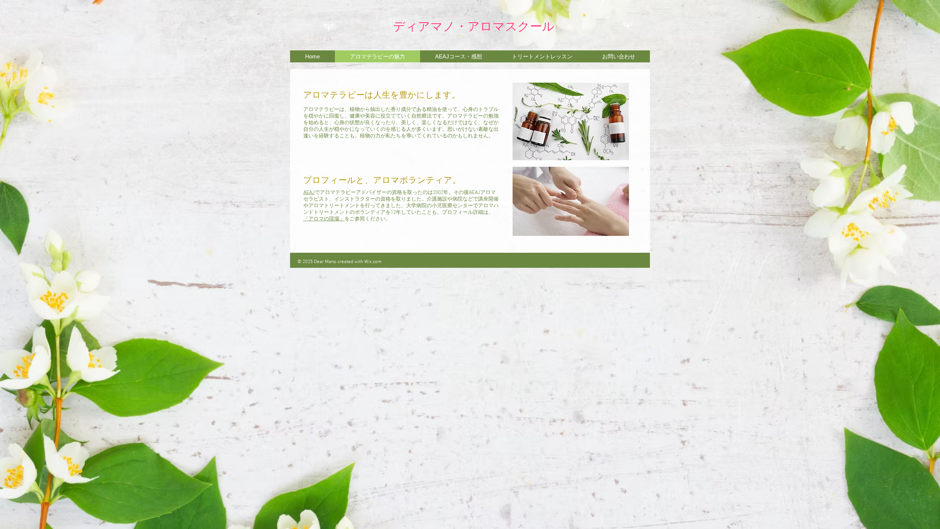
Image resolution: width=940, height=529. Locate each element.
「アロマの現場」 (323, 219)
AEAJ (309, 193)
